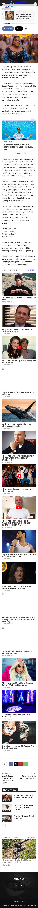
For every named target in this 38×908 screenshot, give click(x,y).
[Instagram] (16, 885)
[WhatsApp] (25, 764)
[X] (16, 764)
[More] (26, 28)
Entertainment (6, 800)
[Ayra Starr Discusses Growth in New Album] (7, 818)
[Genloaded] (19, 2)
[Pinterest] (20, 764)
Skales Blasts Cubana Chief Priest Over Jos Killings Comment (23, 807)
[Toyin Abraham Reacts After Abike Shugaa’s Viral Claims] (7, 798)
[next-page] (6, 825)
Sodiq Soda (7, 23)
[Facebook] (11, 764)
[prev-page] (3, 825)
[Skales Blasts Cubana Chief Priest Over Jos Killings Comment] (7, 807)
